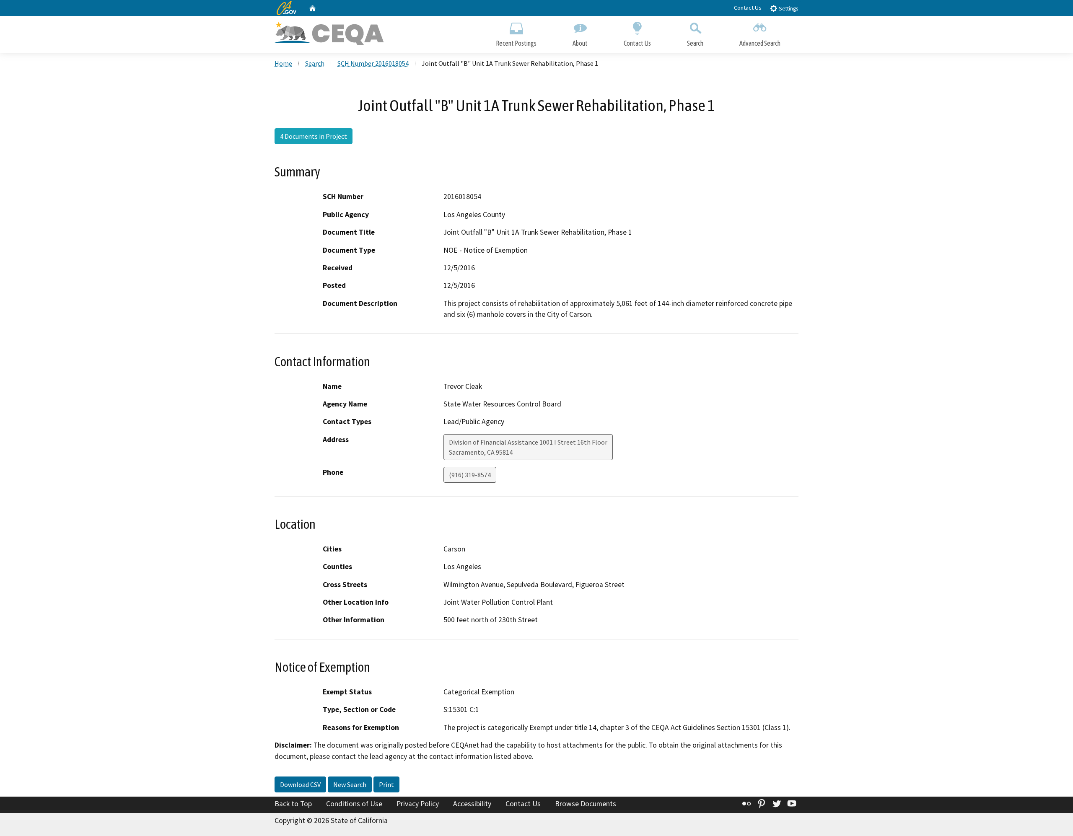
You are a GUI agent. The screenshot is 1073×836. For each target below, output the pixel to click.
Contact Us (748, 7)
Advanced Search (759, 43)
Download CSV (300, 784)
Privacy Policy (418, 803)
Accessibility (472, 803)
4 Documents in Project (313, 136)
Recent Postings (516, 43)
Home (283, 63)
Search (695, 43)
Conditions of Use (354, 803)
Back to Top (293, 803)
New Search (349, 784)
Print (386, 784)
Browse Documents (585, 803)
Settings (788, 8)
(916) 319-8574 (470, 475)
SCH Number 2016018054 (373, 63)
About (580, 43)
